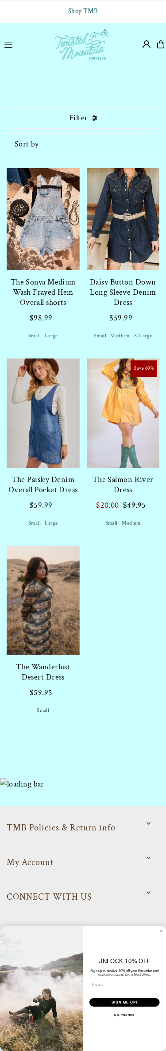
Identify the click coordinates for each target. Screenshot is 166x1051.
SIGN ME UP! (124, 1002)
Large (51, 335)
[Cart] (160, 44)
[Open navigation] (24, 44)
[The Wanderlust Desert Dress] (43, 600)
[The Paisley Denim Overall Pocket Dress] (43, 413)
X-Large (143, 335)
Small (34, 335)
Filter (78, 118)
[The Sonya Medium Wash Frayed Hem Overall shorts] (43, 216)
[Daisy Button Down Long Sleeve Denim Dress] (123, 216)
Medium (119, 335)
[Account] (147, 44)
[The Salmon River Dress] (123, 413)
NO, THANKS (124, 1015)
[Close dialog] (161, 931)
